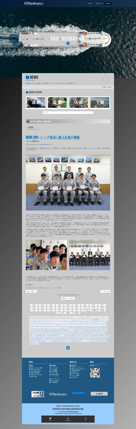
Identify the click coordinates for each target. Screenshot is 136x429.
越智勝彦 (74, 340)
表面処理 (32, 340)
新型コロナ (32, 335)
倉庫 (94, 327)
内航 (106, 327)
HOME (104, 87)
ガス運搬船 (95, 319)
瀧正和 (88, 335)
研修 (59, 288)
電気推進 (105, 340)
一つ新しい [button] (32, 291)
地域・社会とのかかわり (78, 368)
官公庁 (40, 333)
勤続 (50, 330)
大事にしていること (77, 367)
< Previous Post (61, 295)
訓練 (39, 340)
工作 (66, 333)
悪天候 (87, 333)
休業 (84, 327)
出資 (35, 330)
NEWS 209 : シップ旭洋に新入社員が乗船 (53, 137)
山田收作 (57, 333)
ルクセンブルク (42, 327)
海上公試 (80, 335)
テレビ (31, 325)
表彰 (105, 338)
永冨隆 (72, 335)
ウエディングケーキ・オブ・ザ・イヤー (54, 319)
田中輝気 (32, 338)
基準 (34, 333)
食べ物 (37, 343)
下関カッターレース (41, 232)
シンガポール (68, 322)
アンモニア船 (105, 317)
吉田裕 (82, 330)
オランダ (80, 319)
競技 (65, 338)
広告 (72, 333)
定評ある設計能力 (35, 371)
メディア (100, 325)
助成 (42, 330)
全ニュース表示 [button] (68, 298)
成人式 (95, 333)
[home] (58, 394)
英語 (102, 338)
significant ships (64, 317)
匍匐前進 (55, 330)
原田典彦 (65, 330)
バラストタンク (48, 325)
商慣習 (91, 330)
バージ (54, 325)
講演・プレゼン (48, 340)
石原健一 (42, 338)
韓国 (31, 343)
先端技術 (102, 327)
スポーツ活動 (75, 375)
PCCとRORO (55, 380)
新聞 (37, 335)
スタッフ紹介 (38, 288)
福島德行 (61, 338)
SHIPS (90, 3)
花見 (85, 338)
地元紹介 (104, 330)
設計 (42, 340)
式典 (81, 333)
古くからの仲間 (72, 330)
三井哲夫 (70, 327)
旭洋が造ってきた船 (36, 374)
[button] (68, 43)
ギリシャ (100, 319)
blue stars (34, 317)
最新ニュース (95, 365)
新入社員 (31, 288)
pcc (42, 317)
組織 (68, 338)
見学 (36, 340)
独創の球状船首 (35, 373)
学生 (37, 333)
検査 (66, 335)
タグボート (97, 322)
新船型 (40, 335)
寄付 (47, 333)
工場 (69, 333)
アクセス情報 (75, 374)
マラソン (88, 325)
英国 (99, 338)
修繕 (91, 327)
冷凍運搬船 (54, 371)
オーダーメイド (87, 319)
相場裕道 (37, 338)
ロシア (65, 327)
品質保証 (86, 330)
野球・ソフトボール (85, 340)
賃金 (63, 340)
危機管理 (60, 330)
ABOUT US (99, 3)
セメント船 (91, 322)
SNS (70, 317)
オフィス (75, 319)
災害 (92, 335)
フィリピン (74, 325)
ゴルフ (37, 322)
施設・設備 (46, 335)
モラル (104, 325)
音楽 (34, 343)
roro (45, 317)
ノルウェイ (40, 325)
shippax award (56, 317)
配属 (78, 340)
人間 (40, 144)
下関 (50, 144)
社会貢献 (51, 338)
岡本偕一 (62, 333)
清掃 (85, 335)
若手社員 (89, 338)
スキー (78, 322)
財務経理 (55, 340)
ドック (35, 325)
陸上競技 (96, 340)
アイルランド (93, 317)
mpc (39, 317)
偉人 (98, 327)
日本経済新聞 (53, 335)
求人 (76, 335)
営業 (95, 330)
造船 (47, 144)
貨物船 (59, 340)
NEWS (108, 3)
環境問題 (101, 335)
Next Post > (76, 295)
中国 (75, 327)
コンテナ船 (32, 322)
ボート (55, 288)
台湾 (78, 330)
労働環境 (46, 330)
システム (47, 322)
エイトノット (68, 319)
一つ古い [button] (104, 291)
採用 (99, 333)
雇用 (100, 340)
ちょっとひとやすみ (77, 317)
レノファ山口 (59, 327)
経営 (77, 338)
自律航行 (81, 338)
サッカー (42, 322)
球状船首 (96, 335)
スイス (74, 322)
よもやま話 (86, 317)
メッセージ (94, 325)
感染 (91, 333)
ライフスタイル (33, 327)
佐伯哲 (87, 327)
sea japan (49, 317)
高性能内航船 (55, 374)
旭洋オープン (60, 335)
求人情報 (74, 377)
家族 (44, 333)
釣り (92, 340)
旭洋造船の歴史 (75, 370)
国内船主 (99, 330)
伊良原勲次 (79, 327)
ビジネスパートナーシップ (63, 325)
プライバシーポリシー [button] (78, 393)
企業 (43, 144)
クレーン (106, 319)
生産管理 (107, 335)
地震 (31, 333)
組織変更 (73, 338)
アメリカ (99, 317)
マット (83, 325)
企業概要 (73, 365)
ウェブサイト (40, 319)
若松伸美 (95, 338)
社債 (55, 338)
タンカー (103, 322)
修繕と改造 (33, 376)
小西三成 (51, 333)
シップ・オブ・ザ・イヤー (57, 322)
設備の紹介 (74, 372)
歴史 (69, 335)
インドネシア (33, 319)
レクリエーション (48, 288)
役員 (84, 333)
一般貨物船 (54, 382)
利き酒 (38, 330)
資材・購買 (68, 340)
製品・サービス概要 (36, 368)
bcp (30, 317)
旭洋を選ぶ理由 (35, 369)
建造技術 (77, 333)
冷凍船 (31, 330)
